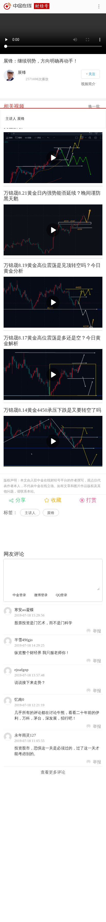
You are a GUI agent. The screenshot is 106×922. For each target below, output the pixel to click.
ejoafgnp (21, 669)
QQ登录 (61, 595)
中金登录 (19, 595)
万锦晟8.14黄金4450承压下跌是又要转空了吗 (52, 410)
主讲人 (30, 513)
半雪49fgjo (23, 640)
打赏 (91, 500)
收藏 (56, 500)
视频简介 (88, 84)
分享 (20, 500)
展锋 (50, 513)
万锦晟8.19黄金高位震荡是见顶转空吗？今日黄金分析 (52, 268)
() (88, 630)
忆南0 (19, 699)
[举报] (97, 631)
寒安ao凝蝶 (24, 609)
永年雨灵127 (25, 735)
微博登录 (41, 595)
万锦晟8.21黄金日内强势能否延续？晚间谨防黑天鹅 (52, 195)
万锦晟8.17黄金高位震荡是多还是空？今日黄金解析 (52, 340)
